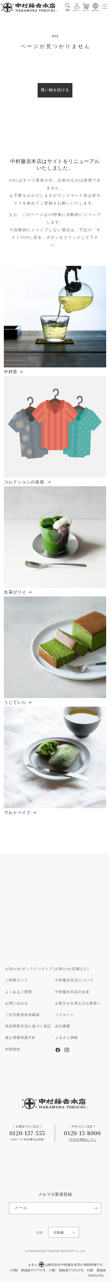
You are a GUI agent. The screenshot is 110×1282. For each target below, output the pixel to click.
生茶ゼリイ (15, 592)
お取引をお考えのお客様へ (78, 1003)
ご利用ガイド (16, 980)
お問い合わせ (16, 1003)
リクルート (64, 1015)
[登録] (95, 1208)
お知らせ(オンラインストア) (29, 969)
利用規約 (12, 1049)
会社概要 (62, 1026)
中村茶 (10, 372)
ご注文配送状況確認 (22, 1015)
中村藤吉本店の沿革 (72, 992)
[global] (95, 6)
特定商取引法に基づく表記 (28, 1026)
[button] (68, 6)
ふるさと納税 (66, 1038)
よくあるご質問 (18, 992)
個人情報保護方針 (20, 1038)
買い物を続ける (55, 90)
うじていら (15, 702)
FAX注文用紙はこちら (82, 1139)
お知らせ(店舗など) (72, 969)
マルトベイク (17, 812)
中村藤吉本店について (74, 980)
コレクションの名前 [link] (25, 482)
